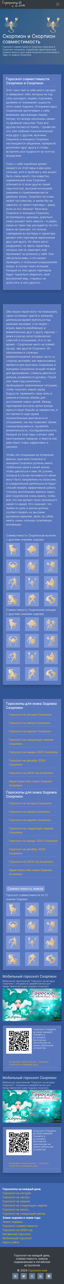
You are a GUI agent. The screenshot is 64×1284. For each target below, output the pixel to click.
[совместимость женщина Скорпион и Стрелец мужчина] (51, 657)
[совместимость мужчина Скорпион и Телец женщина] (32, 550)
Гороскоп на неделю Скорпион (30, 731)
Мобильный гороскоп (17, 1238)
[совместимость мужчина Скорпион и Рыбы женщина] (51, 599)
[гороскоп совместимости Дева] (51, 926)
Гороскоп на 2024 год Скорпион (31, 773)
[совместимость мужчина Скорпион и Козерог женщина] (13, 599)
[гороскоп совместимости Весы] (13, 942)
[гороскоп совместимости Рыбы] (51, 959)
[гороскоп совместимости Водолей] (32, 959)
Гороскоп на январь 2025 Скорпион (33, 752)
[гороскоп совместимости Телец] (32, 909)
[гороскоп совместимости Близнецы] (51, 909)
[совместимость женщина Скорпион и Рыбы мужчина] (51, 674)
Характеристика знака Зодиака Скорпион (30, 783)
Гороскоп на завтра (16, 1197)
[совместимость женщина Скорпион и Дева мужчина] (51, 641)
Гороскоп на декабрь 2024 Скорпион (27, 762)
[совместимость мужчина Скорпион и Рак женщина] (13, 566)
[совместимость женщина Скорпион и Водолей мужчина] (32, 674)
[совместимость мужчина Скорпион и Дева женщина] (51, 566)
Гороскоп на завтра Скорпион (29, 723)
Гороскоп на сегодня (17, 1193)
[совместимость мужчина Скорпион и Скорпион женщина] (32, 583)
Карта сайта (11, 1242)
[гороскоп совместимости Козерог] (13, 959)
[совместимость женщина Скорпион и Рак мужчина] (13, 641)
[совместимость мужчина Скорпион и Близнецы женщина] (51, 550)
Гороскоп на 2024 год (17, 1230)
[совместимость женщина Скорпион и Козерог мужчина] (13, 674)
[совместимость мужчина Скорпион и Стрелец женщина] (51, 583)
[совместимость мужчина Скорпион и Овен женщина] (13, 550)
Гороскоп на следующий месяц (24, 1213)
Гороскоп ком (37, 1270)
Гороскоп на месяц (16, 1209)
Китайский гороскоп (17, 1234)
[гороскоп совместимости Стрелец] (51, 942)
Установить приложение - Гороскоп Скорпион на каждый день (29, 1063)
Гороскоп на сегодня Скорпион (30, 714)
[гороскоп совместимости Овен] (13, 909)
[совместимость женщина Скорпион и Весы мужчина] (13, 657)
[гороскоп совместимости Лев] (32, 926)
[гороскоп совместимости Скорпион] (32, 942)
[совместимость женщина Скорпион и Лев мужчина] (32, 641)
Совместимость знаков (25, 888)
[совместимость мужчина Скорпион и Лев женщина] (32, 566)
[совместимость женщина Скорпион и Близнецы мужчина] (51, 624)
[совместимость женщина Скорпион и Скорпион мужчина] (32, 657)
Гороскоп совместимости (20, 1226)
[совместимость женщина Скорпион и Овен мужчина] (13, 624)
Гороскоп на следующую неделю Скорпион (31, 741)
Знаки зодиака (13, 1221)
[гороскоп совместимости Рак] (13, 926)
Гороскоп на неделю (16, 1201)
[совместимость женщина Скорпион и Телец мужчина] (32, 624)
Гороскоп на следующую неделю (25, 1205)
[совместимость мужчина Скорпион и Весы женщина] (13, 583)
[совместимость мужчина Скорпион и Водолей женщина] (32, 599)
